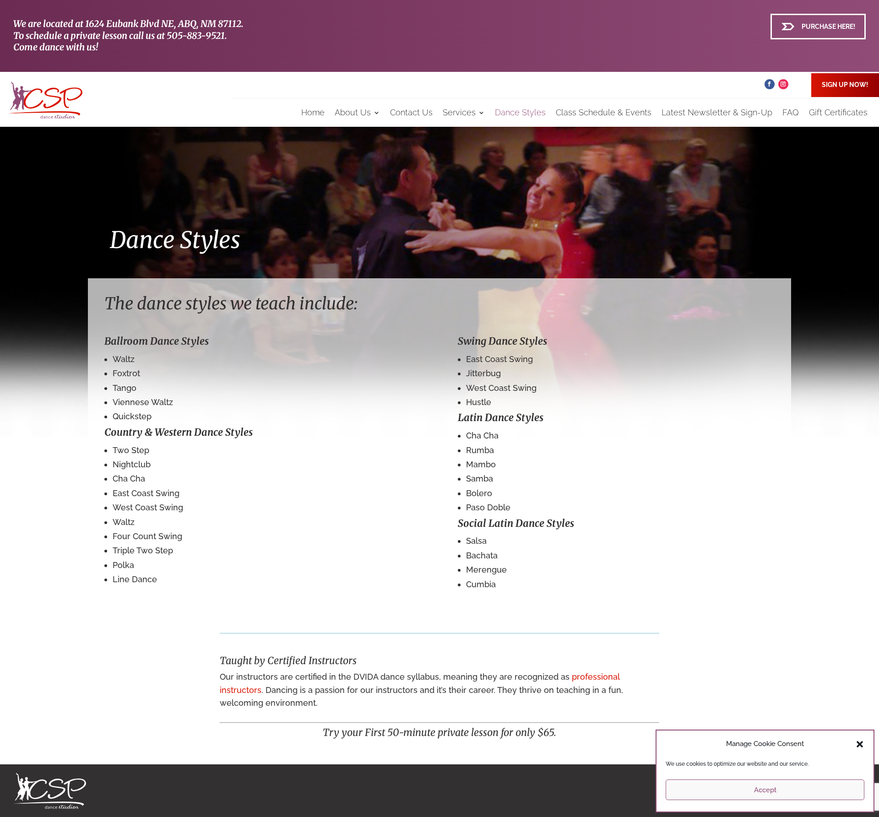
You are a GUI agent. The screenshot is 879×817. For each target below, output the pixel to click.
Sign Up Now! (845, 84)
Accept (765, 790)
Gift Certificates (838, 112)
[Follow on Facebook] (770, 84)
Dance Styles (520, 112)
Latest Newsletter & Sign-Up (717, 112)
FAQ (790, 112)
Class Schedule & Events (603, 112)
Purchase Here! (828, 26)
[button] (859, 744)
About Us (353, 112)
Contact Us (411, 112)
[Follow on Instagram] (783, 84)
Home (313, 112)
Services (459, 112)
